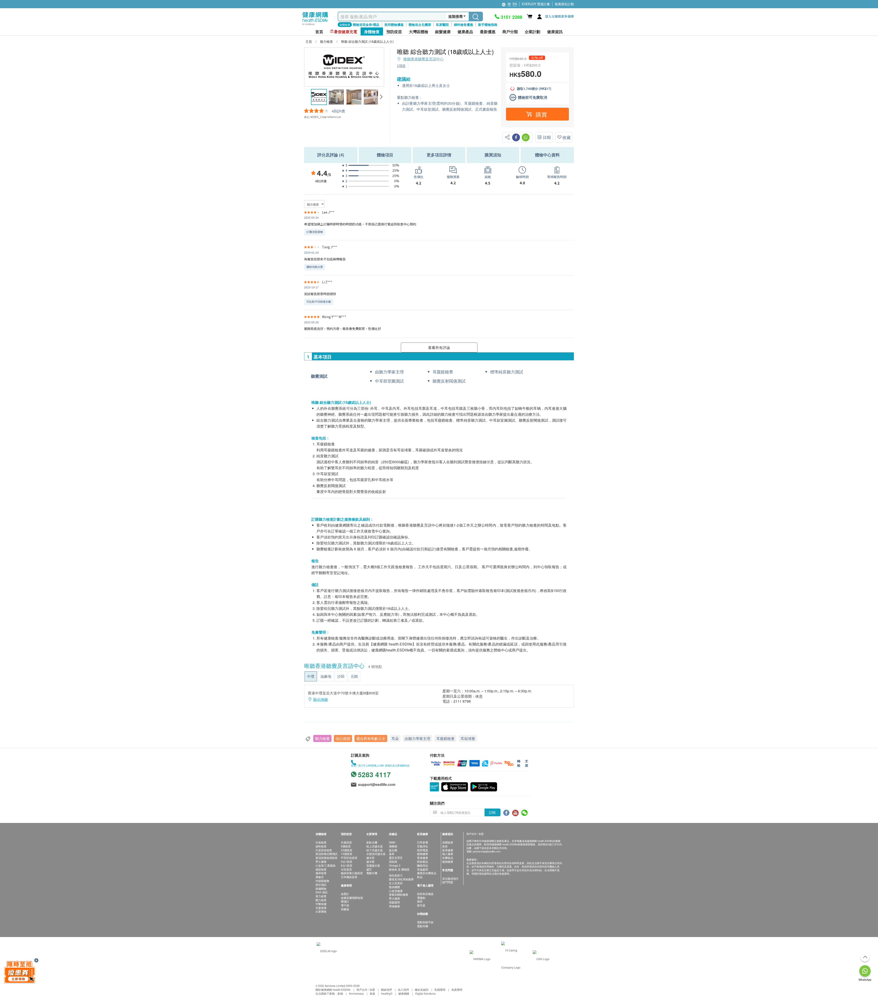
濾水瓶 (370, 861)
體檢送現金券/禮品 (366, 24)
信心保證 (343, 738)
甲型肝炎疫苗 (349, 858)
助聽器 (345, 909)
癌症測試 (321, 885)
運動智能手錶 (425, 922)
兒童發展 (321, 908)
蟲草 (391, 854)
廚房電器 (422, 850)
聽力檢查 (322, 738)
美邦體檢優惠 (394, 24)
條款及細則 (421, 989)
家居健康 (447, 850)
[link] (327, 950)
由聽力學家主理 (417, 738)
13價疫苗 (346, 854)
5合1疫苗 (346, 861)
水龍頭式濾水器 (375, 854)
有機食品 (447, 858)
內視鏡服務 (322, 881)
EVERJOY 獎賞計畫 (536, 4)
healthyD (386, 993)
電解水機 (371, 873)
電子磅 (345, 905)
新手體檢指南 (487, 24)
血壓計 (345, 894)
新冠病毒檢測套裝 (326, 858)
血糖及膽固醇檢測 (352, 898)
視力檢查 (321, 896)
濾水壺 (370, 858)
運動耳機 (422, 926)
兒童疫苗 (346, 842)
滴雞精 (393, 846)
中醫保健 (321, 904)
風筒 (420, 901)
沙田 (341, 676)
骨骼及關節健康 (398, 894)
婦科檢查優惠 (463, 24)
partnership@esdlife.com (487, 851)
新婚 (340, 993)
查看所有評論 (439, 347)
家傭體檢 (321, 888)
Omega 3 (394, 865)
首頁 (319, 31)
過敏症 (320, 877)
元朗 (354, 676)
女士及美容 (396, 883)
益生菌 (393, 850)
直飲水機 (371, 842)
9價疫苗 (346, 846)
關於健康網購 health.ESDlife (333, 989)
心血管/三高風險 (325, 865)
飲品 (420, 877)
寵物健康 (422, 854)
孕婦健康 (394, 906)
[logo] (315, 25)
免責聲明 (456, 989)
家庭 (372, 993)
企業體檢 (321, 911)
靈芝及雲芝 (396, 858)
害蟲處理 (422, 869)
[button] (381, 96)
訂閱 (492, 812)
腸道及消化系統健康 (401, 879)
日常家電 (422, 842)
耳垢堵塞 (467, 738)
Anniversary (356, 993)
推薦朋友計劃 (564, 4)
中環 (310, 676)
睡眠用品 (422, 865)
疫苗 (445, 846)
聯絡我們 (386, 989)
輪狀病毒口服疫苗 (352, 873)
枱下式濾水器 (374, 850)
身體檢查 (447, 842)
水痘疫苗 (346, 869)
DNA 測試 (322, 892)
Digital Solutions (425, 993)
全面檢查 (321, 842)
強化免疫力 (396, 875)
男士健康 (321, 861)
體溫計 (345, 901)
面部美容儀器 (425, 894)
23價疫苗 (346, 850)
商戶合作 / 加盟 (365, 989)
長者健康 (422, 858)
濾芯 (369, 869)
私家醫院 (442, 24)
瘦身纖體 (394, 887)
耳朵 (395, 738)
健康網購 (403, 993)
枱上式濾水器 (374, 846)
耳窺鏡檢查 (445, 738)
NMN (392, 842)
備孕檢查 (321, 873)
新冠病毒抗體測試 (326, 854)
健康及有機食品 (426, 873)
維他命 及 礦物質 (399, 869)
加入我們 (403, 989)
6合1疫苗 (346, 865)
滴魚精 (393, 861)
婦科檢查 (321, 846)
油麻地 (325, 676)
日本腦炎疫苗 (349, 877)
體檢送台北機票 (420, 24)
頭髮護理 (394, 902)
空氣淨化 (422, 846)
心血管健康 (396, 891)
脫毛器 (421, 905)
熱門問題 (447, 882)
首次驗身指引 (450, 878)
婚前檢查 (321, 869)
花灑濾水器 (373, 865)
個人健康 (447, 854)
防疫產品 (422, 861)
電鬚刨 (421, 898)
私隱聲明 (439, 989)
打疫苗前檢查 (324, 850)
